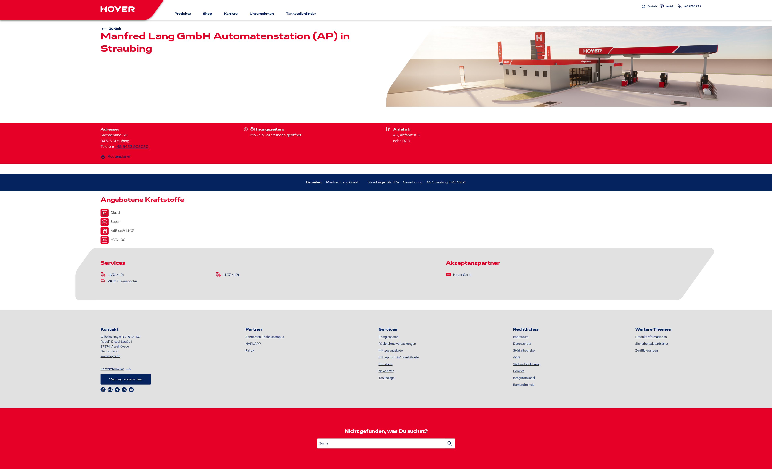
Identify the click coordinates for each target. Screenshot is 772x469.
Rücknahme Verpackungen (397, 343)
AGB (516, 357)
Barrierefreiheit (523, 384)
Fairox (249, 350)
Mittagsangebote (391, 350)
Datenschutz (522, 343)
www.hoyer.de (110, 356)
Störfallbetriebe (524, 350)
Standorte (386, 364)
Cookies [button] (518, 371)
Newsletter (386, 371)
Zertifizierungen (646, 350)
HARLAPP (253, 343)
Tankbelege (386, 378)
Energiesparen (388, 336)
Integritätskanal (524, 378)
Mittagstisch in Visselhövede (399, 357)
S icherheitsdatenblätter (651, 343)
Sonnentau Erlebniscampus (264, 336)
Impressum (521, 336)
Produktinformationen (651, 336)
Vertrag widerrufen (125, 379)
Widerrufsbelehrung (527, 364)
